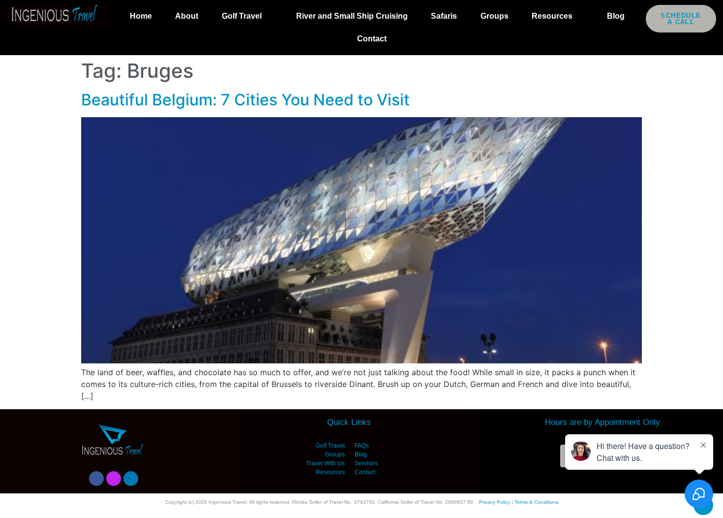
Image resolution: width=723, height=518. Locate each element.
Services (366, 463)
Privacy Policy (494, 502)
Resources (552, 16)
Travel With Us (325, 463)
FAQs (362, 445)
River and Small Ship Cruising (352, 16)
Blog (616, 16)
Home (141, 16)
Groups (495, 16)
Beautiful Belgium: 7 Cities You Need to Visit (245, 99)
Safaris (444, 16)
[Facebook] (96, 478)
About (186, 16)
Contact (372, 38)
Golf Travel (242, 16)
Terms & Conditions (536, 502)
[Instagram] (113, 478)
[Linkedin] (130, 478)
